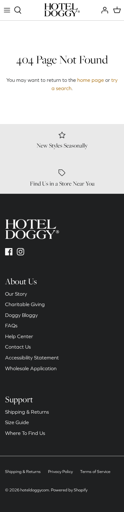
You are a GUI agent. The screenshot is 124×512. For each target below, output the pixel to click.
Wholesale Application (31, 368)
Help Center (19, 336)
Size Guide (17, 422)
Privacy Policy (60, 471)
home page (90, 80)
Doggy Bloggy (21, 315)
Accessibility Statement (32, 357)
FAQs (11, 325)
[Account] (103, 10)
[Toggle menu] (7, 10)
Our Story (16, 294)
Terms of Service (95, 471)
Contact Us (18, 347)
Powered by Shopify (69, 490)
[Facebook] (8, 251)
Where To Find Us (25, 433)
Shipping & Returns (27, 412)
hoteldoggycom (34, 490)
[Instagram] (20, 251)
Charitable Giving (25, 304)
